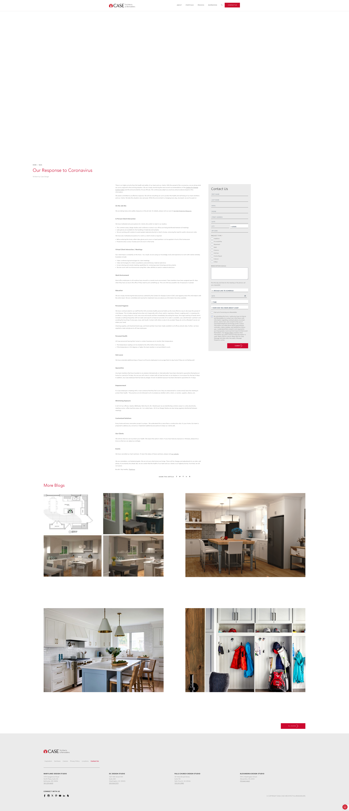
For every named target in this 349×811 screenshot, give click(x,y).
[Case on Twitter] (52, 795)
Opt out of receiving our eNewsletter (225, 312)
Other (216, 262)
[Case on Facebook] (45, 795)
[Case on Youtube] (60, 795)
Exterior (216, 250)
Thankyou (132, 469)
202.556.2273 (113, 783)
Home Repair (218, 256)
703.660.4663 (245, 781)
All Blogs (292, 726)
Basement (217, 244)
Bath (215, 247)
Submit (238, 346)
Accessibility (218, 241)
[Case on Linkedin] (64, 795)
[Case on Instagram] (49, 795)
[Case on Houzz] (68, 795)
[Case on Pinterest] (56, 795)
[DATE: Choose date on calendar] (245, 296)
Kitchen (216, 253)
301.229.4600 (48, 783)
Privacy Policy (229, 332)
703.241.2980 (179, 783)
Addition (216, 238)
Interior (216, 259)
